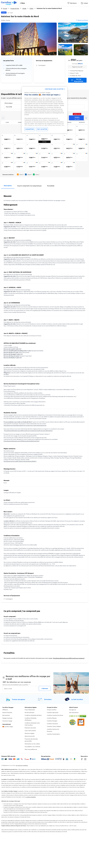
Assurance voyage (7, 721)
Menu (23, 3)
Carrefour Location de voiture (55, 715)
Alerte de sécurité (30, 736)
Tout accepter (42, 129)
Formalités (50, 186)
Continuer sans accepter (54, 89)
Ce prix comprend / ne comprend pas (29, 186)
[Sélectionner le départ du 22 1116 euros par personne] (44, 156)
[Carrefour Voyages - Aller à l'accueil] (9, 3)
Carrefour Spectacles (52, 712)
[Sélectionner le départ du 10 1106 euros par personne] (69, 138)
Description (8, 185)
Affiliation (5, 709)
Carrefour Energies (52, 721)
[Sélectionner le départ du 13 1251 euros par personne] (20, 147)
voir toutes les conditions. (22, 765)
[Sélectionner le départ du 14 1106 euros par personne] (32, 147)
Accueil (5, 8)
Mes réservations (73, 712)
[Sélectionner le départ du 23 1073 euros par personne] (57, 156)
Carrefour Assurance (52, 723)
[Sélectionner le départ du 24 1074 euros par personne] (69, 156)
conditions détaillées (31, 797)
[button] (29, 39)
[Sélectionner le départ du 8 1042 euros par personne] (44, 138)
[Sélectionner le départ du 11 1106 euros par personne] (82, 138)
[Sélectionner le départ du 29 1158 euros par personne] (44, 165)
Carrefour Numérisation (53, 734)
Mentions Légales (29, 733)
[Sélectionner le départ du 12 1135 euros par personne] (7, 147)
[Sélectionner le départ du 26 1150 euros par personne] (7, 165)
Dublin (31, 8)
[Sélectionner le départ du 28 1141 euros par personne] (32, 165)
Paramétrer (29, 129)
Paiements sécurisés (30, 728)
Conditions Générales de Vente (33, 715)
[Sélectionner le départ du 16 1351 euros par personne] (57, 147)
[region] (44, 110)
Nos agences (72, 709)
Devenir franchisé (7, 712)
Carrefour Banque (52, 718)
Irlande (24, 8)
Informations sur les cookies (32, 744)
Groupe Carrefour (51, 709)
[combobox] (15, 105)
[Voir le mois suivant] (86, 117)
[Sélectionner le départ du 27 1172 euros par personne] (20, 165)
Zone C (37, 174)
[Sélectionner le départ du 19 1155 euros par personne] (7, 156)
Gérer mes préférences (31, 749)
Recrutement (6, 715)
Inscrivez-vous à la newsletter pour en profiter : (16, 685)
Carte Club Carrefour (30, 730)
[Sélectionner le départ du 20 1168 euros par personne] (20, 156)
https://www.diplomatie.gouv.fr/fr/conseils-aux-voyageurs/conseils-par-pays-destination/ (28, 430)
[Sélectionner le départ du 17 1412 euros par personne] (69, 147)
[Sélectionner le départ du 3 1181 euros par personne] (69, 129)
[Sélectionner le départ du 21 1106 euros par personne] (32, 156)
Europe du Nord (15, 8)
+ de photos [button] (80, 50)
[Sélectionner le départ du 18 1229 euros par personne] (82, 147)
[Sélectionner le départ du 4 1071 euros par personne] (82, 129)
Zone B (29, 174)
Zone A (21, 174)
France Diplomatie (30, 709)
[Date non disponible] (82, 156)
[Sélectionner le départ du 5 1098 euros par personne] (7, 138)
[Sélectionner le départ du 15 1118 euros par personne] (44, 147)
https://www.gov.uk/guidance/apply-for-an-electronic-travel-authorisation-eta (25, 425)
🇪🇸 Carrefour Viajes (7, 726)
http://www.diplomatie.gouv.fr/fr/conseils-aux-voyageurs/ (68, 658)
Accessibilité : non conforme (32, 746)
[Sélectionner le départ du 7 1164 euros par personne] (32, 138)
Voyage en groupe (7, 718)
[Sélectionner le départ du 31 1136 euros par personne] (69, 165)
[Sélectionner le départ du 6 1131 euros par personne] (20, 138)
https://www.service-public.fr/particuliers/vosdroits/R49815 (20, 461)
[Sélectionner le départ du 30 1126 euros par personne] (57, 165)
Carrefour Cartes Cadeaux (54, 726)
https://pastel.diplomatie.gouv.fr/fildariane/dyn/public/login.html (21, 441)
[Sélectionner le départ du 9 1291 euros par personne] (57, 138)
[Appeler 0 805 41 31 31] (78, 716)
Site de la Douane (29, 712)
